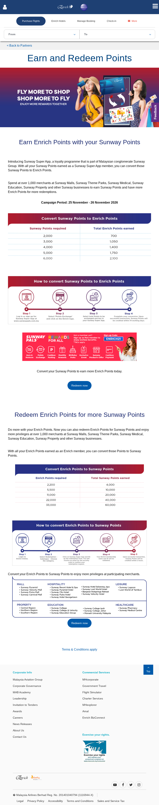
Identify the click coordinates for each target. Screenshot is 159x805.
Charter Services (92, 698)
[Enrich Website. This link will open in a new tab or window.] (23, 777)
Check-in (111, 21)
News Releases (22, 724)
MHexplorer (89, 704)
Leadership (20, 698)
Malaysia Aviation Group (27, 679)
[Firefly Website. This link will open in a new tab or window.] (38, 777)
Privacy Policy (35, 800)
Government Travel (94, 685)
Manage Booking (86, 21)
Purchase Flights (31, 21)
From (12, 34)
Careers (18, 717)
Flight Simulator (92, 692)
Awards (17, 711)
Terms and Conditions (80, 800)
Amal (85, 711)
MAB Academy (22, 692)
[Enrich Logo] (65, 6)
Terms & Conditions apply (79, 649)
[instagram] (139, 785)
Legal (20, 800)
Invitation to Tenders (25, 704)
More (134, 21)
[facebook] (123, 785)
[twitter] (131, 785)
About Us (18, 730)
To (85, 34)
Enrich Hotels (58, 21)
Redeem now (79, 385)
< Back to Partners (19, 45)
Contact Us (19, 736)
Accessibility (55, 800)
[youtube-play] (115, 785)
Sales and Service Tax (110, 800)
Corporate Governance (27, 685)
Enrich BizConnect (93, 717)
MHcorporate (90, 679)
